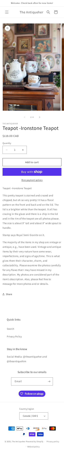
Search (10, 328)
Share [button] (9, 294)
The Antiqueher (18, 441)
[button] (7, 12)
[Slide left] (24, 117)
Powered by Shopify (35, 441)
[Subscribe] (49, 381)
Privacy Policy (14, 336)
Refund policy (33, 446)
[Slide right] (39, 117)
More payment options (32, 180)
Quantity (7, 143)
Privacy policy (53, 441)
